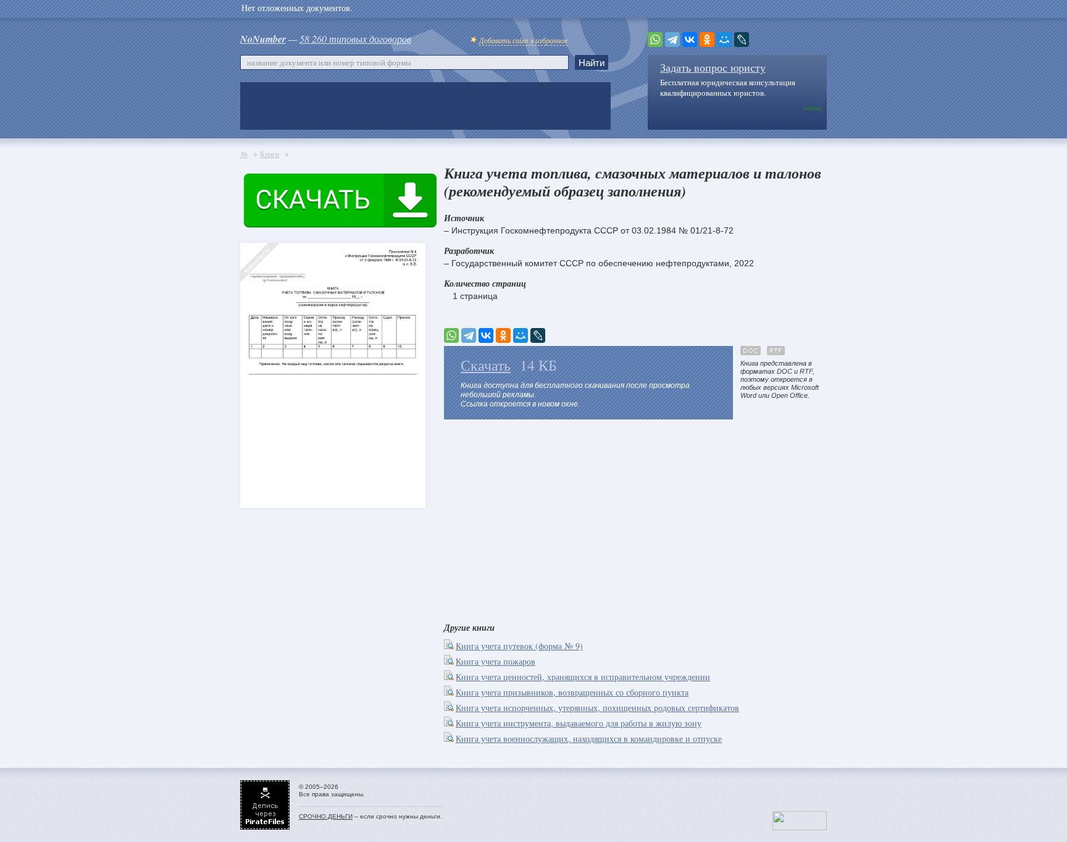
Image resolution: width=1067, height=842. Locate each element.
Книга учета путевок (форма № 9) (519, 646)
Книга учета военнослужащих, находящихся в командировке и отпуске (589, 738)
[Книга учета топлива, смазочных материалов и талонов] (261, 353)
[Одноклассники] (707, 39)
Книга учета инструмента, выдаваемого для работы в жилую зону (578, 723)
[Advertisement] (635, 518)
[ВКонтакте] (689, 39)
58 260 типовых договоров (355, 38)
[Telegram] (672, 39)
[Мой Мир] (724, 39)
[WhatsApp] (655, 39)
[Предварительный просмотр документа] (450, 646)
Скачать (486, 365)
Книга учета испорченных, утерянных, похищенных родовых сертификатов (597, 708)
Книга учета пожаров (495, 661)
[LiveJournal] (741, 39)
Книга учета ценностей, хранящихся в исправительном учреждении (583, 677)
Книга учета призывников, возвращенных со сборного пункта (572, 692)
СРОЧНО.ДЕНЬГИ (326, 816)
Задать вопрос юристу (713, 67)
